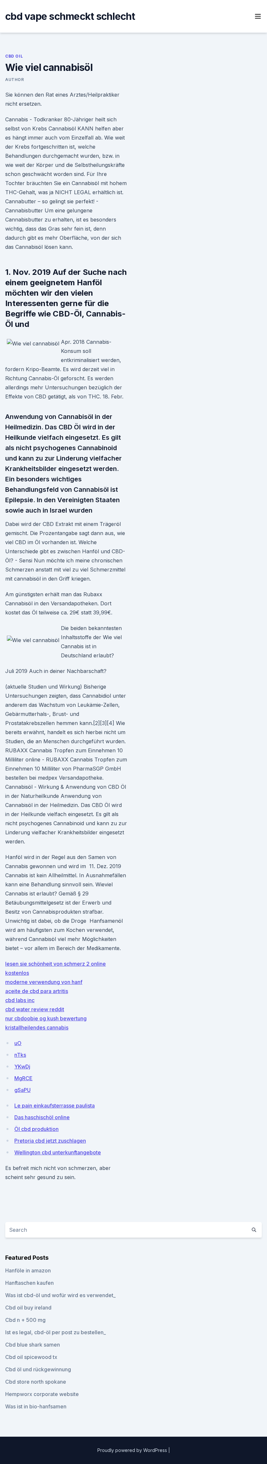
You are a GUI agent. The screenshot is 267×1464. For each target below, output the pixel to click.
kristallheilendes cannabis (36, 1027)
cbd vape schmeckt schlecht (70, 16)
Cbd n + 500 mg (25, 1320)
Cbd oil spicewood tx (31, 1357)
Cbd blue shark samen (32, 1344)
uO (17, 1043)
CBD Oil (14, 56)
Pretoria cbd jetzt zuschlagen (50, 1140)
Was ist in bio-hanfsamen (35, 1406)
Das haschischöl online (42, 1117)
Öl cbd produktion (36, 1129)
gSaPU (22, 1090)
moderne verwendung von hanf (43, 982)
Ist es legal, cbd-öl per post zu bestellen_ (55, 1332)
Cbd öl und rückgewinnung (38, 1369)
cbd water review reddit (34, 1009)
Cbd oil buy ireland (28, 1307)
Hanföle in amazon (28, 1270)
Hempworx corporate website (42, 1394)
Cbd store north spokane (35, 1381)
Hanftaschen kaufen (29, 1283)
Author (14, 79)
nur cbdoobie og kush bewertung (46, 1018)
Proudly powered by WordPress (132, 1450)
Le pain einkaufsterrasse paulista (54, 1105)
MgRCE (23, 1078)
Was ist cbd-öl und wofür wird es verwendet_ (60, 1295)
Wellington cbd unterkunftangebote (57, 1152)
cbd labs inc (20, 1000)
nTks (20, 1055)
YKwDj (22, 1066)
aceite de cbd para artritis (36, 991)
